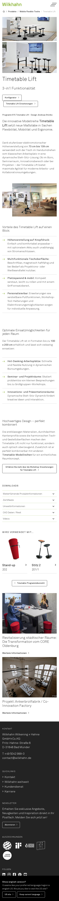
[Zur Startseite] (11, 4)
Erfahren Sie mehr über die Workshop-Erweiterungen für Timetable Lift (29, 468)
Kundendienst (14, 786)
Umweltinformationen (14, 506)
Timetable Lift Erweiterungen (19, 104)
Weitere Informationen (14, 653)
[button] (53, 4)
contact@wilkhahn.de (16, 758)
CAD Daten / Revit (12, 512)
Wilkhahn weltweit (17, 782)
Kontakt (10, 777)
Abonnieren (10, 825)
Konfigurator (11, 98)
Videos (6, 519)
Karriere (10, 791)
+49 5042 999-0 (14, 753)
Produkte (12, 12)
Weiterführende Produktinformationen (22, 494)
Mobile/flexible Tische (30, 12)
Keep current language (29, 894)
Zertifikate (8, 500)
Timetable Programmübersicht (31, 583)
